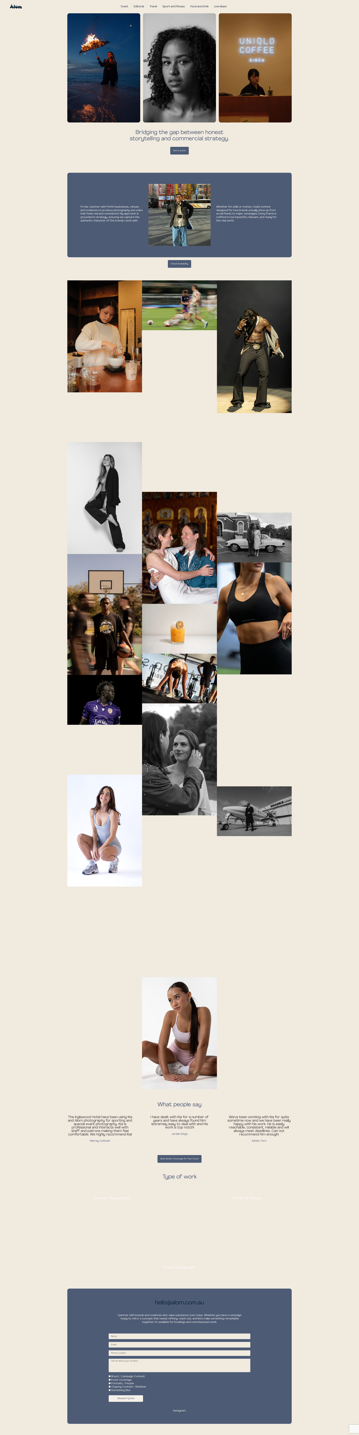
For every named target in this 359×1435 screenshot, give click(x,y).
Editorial (139, 6)
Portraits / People (122, 1383)
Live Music (220, 6)
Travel (153, 6)
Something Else (120, 1390)
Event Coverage (121, 1380)
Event (124, 6)
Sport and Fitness (174, 6)
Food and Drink (199, 6)
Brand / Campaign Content (128, 1376)
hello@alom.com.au (179, 1303)
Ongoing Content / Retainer (128, 1387)
